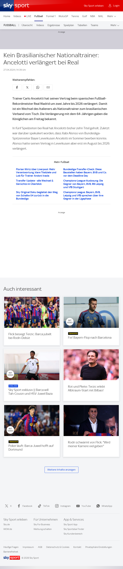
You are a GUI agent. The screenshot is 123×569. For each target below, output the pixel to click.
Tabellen (82, 25)
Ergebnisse (54, 25)
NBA (92, 16)
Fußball (38, 16)
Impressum (28, 547)
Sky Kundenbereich (73, 533)
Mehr (110, 16)
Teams (94, 25)
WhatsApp (107, 506)
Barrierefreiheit (10, 551)
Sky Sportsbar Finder (74, 529)
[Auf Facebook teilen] (16, 87)
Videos (17, 16)
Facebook (27, 506)
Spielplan (69, 25)
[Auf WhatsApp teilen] (37, 87)
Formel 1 (51, 16)
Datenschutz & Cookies (57, 547)
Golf (84, 16)
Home (6, 16)
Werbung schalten (43, 529)
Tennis (75, 16)
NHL (100, 16)
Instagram (65, 506)
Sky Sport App (70, 524)
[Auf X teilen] (27, 87)
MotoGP (63, 16)
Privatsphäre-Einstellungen (98, 547)
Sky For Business (42, 524)
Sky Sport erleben (94, 5)
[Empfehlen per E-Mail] (48, 87)
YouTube (86, 506)
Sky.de (6, 524)
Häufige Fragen (11, 547)
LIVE (28, 16)
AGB (40, 547)
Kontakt (77, 547)
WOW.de (7, 529)
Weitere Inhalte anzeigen (61, 469)
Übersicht (27, 25)
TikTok (46, 506)
